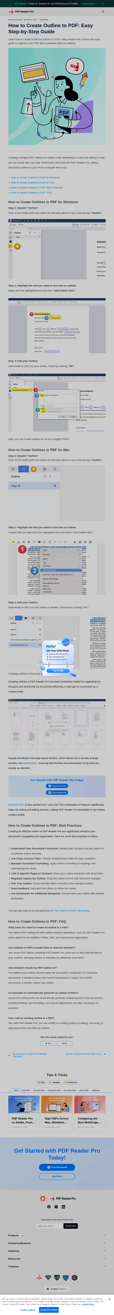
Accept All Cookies (49, 1310)
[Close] (109, 1299)
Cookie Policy (88, 1304)
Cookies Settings (28, 1310)
